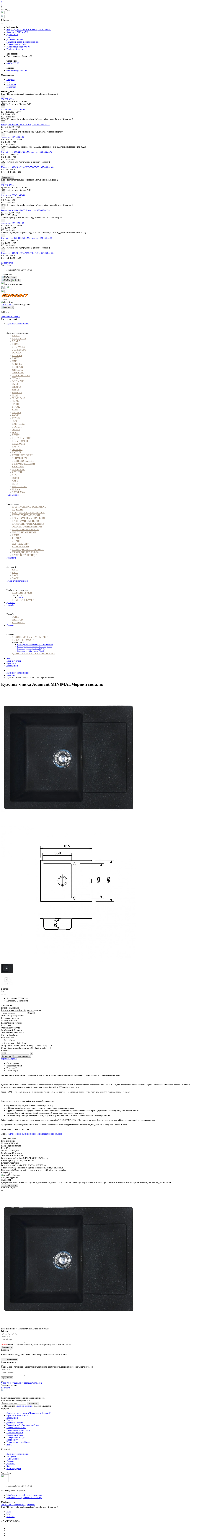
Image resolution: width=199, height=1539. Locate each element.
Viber (8, 1512)
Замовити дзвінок (22, 304)
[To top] (2, 1381)
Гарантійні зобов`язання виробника (22, 42)
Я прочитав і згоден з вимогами (27, 1406)
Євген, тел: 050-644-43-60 (13, 109)
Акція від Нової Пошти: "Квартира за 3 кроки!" (28, 29)
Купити (30, 1013)
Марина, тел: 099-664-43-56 (39, 152)
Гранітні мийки (13, 1134)
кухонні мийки (29, 1134)
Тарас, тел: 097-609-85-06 (12, 137)
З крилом (10, 675)
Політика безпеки (14, 49)
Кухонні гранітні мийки (17, 673)
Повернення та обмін (16, 44)
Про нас (10, 37)
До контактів (7, 263)
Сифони (10, 1461)
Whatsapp (10, 1516)
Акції (9, 658)
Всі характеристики (10, 1018)
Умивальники (12, 1459)
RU (18, 280)
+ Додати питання (9, 1359)
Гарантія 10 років (9, 1059)
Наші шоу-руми (13, 661)
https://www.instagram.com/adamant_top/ (24, 1497)
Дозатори (10, 1464)
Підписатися (33, 1403)
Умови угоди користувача (18, 47)
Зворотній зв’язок (14, 1435)
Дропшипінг (12, 34)
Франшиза (11, 663)
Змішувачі (11, 1456)
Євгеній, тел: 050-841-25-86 (14, 152)
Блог (8, 1466)
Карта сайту (12, 1440)
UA (8, 280)
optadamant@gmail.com (16, 70)
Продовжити (7, 1347)
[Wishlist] (2, 994)
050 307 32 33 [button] (7, 1504)
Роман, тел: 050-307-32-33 (38, 124)
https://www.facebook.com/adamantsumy (24, 1495)
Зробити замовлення (10, 316)
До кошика (6, 1056)
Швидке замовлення (21, 1056)
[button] (99, 7)
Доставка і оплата (14, 39)
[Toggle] (3, 96)
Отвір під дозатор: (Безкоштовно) (16, 1048)
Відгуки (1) (11, 1068)
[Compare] (5, 994)
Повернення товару (15, 1437)
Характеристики (14, 1066)
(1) (2, 991)
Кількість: (5, 1050)
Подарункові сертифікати (18, 1442)
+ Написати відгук (9, 1185)
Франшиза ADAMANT (17, 32)
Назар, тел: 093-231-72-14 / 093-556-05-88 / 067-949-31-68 (27, 167)
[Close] (8, 10)
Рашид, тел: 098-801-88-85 (13, 124)
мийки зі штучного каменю (49, 1134)
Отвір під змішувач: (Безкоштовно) (17, 1045)
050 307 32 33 (12, 63)
